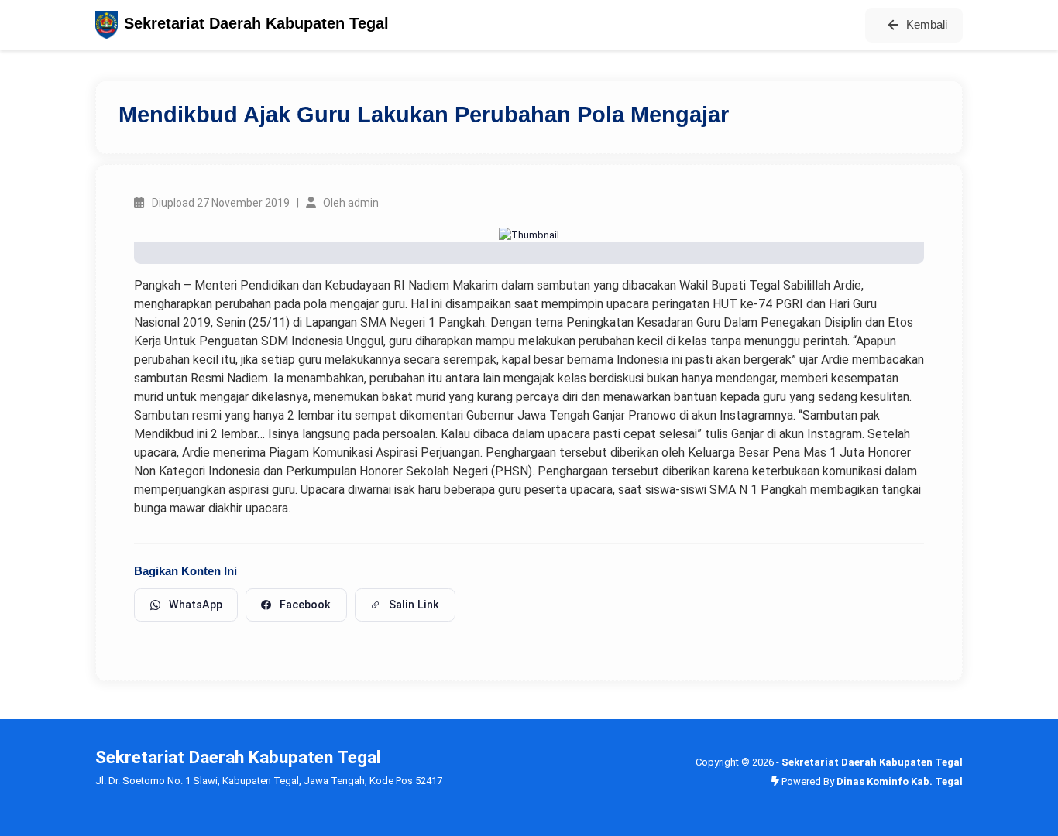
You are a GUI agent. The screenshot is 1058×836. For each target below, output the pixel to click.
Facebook (305, 604)
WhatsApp (195, 604)
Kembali (926, 24)
